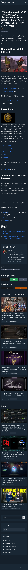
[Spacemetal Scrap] (8, 118)
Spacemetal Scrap (8, 146)
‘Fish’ (4, 154)
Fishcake (5, 157)
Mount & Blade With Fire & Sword (12, 101)
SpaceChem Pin (7, 152)
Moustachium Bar (8, 149)
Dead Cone (6, 220)
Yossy (10, 250)
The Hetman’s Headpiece (10, 88)
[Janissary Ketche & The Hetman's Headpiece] (14, 64)
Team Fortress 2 (5, 31)
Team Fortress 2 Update (14, 269)
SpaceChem (6, 169)
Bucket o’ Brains (7, 218)
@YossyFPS (19, 261)
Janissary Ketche (8, 91)
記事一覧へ (11, 261)
